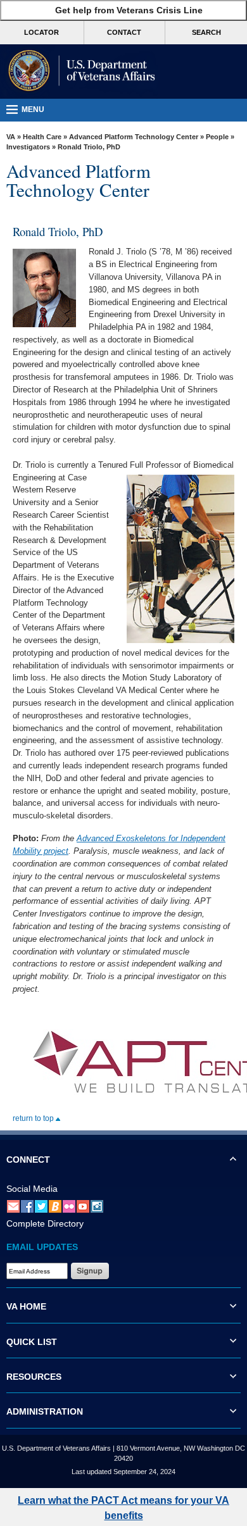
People (217, 137)
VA (10, 137)
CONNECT (28, 1159)
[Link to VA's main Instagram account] (97, 1205)
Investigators (28, 147)
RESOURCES (33, 1377)
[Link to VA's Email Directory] (13, 1205)
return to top (34, 1118)
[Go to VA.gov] (79, 71)
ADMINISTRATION (44, 1411)
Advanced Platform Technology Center (133, 137)
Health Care (42, 137)
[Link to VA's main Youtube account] (83, 1205)
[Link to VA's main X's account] (41, 1205)
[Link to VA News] (55, 1205)
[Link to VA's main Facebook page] (27, 1205)
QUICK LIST (31, 1342)
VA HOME (26, 1306)
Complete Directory (45, 1223)
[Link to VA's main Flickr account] (69, 1205)
